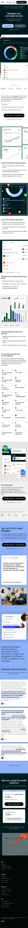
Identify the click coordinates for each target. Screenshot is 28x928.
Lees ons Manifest (5, 905)
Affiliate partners (5, 907)
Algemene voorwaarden (6, 890)
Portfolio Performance (6, 878)
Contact (3, 870)
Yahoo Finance (4, 882)
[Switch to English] (3, 921)
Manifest (9, 2)
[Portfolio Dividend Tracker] (2, 2)
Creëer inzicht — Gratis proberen (14, 115)
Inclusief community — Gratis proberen (14, 544)
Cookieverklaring (5, 894)
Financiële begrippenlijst (6, 868)
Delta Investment (5, 880)
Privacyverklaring (5, 889)
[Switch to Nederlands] (1, 921)
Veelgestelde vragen (5, 866)
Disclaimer (3, 892)
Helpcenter (3, 864)
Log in (13, 2)
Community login (5, 901)
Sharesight (3, 876)
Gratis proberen (21, 2)
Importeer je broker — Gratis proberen (14, 498)
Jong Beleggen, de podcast (7, 903)
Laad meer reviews (14, 765)
